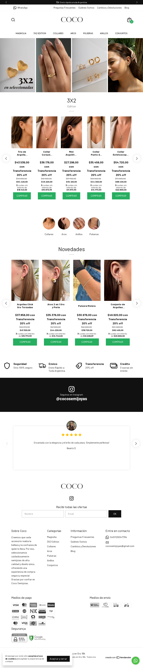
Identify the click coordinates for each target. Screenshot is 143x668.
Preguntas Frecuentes (65, 7)
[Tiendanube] (118, 658)
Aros (73, 33)
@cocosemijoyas (71, 398)
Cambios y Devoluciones (109, 7)
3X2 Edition (39, 33)
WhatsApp (22, 7)
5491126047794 (118, 537)
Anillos (104, 33)
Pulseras (88, 33)
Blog (127, 7)
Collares (58, 33)
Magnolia (21, 33)
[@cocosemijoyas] (71, 389)
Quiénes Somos (86, 7)
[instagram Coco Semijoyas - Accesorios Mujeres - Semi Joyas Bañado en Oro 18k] (71, 498)
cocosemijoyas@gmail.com (120, 545)
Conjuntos (121, 33)
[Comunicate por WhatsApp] (136, 661)
